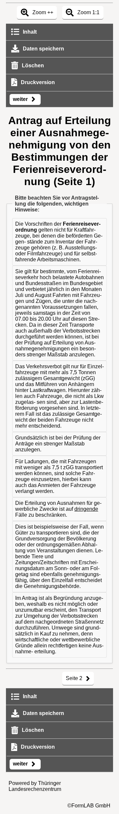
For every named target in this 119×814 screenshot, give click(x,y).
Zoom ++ (42, 12)
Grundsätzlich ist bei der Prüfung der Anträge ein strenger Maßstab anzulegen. (57, 443)
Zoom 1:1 (87, 12)
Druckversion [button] (37, 82)
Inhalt (29, 32)
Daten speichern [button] (42, 48)
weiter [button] (21, 99)
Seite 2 (75, 678)
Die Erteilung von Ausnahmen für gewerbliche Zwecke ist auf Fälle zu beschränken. (58, 509)
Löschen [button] (32, 65)
